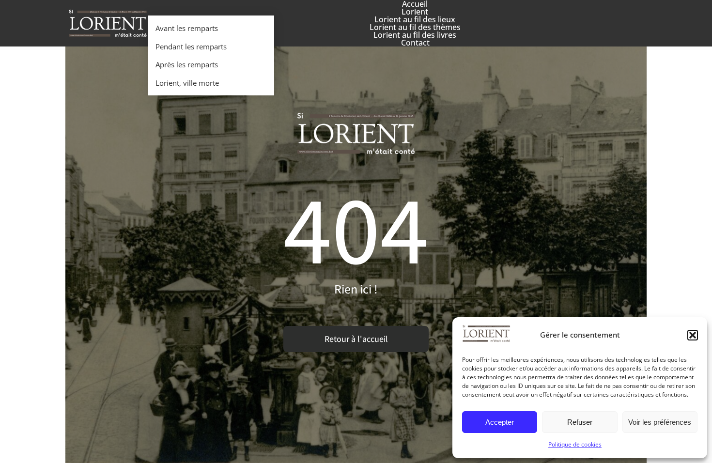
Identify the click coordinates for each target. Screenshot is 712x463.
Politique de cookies (575, 444)
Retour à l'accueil (356, 338)
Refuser (579, 422)
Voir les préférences (659, 422)
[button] (692, 335)
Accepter (499, 422)
